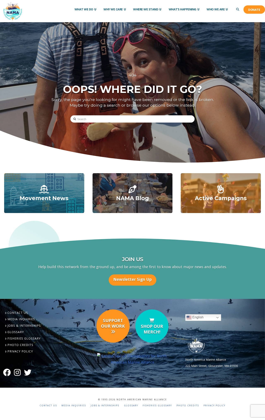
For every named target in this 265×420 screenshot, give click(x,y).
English (198, 317)
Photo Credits (20, 345)
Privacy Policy (20, 351)
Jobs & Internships (24, 325)
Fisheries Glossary (24, 338)
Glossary (15, 332)
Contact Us (17, 313)
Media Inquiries (21, 319)
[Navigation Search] (237, 6)
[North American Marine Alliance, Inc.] (132, 358)
